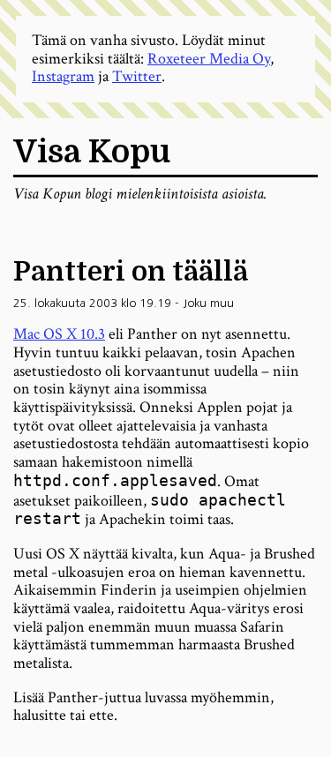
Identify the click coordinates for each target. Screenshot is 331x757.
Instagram (63, 76)
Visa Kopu (91, 152)
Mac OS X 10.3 (59, 334)
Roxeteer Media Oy (208, 59)
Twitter (137, 76)
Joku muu (208, 303)
